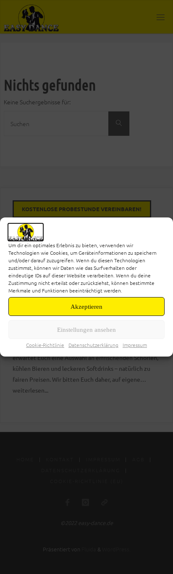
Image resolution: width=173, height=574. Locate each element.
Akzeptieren (86, 306)
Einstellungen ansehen (86, 329)
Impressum (135, 344)
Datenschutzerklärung (93, 344)
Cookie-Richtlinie (45, 344)
